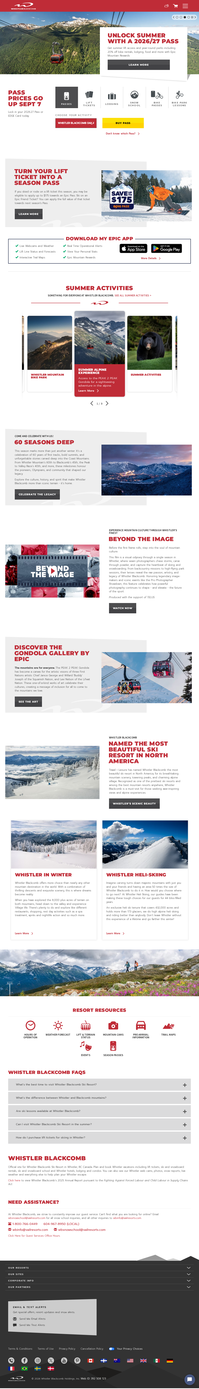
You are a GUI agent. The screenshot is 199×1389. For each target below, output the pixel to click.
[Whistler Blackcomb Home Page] (93, 1361)
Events (85, 1054)
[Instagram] (41, 1360)
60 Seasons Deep (44, 442)
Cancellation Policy (92, 1349)
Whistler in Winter (43, 875)
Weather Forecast (58, 1034)
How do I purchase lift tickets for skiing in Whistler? (50, 1138)
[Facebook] (27, 1360)
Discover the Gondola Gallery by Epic (51, 653)
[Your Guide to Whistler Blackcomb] (99, 972)
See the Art (30, 702)
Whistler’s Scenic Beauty (136, 803)
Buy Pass (123, 123)
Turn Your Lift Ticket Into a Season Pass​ (41, 177)
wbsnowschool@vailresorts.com (26, 1218)
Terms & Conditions (20, 1349)
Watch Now (124, 608)
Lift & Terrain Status (85, 1036)
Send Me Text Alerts (31, 1325)
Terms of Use (46, 1349)
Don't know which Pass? (120, 133)
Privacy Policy (67, 1349)
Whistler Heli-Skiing (136, 875)
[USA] (133, 1361)
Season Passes (113, 1054)
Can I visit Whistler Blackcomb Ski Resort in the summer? (54, 1124)
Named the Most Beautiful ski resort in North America (138, 752)
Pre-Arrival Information (140, 1036)
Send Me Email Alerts (31, 1318)
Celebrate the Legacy (37, 494)
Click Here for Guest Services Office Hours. (34, 1236)
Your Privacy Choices (129, 1349)
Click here (14, 1180)
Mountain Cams (113, 1034)
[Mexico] (160, 1361)
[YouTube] (67, 1360)
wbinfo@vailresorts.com (127, 1218)
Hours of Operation (31, 1036)
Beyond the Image (141, 539)
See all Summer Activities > (133, 295)
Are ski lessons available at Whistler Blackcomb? (48, 1111)
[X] (54, 1360)
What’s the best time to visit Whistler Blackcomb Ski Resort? (56, 1085)
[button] (166, 6)
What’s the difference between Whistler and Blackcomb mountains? (61, 1098)
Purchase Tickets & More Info (138, 64)
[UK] (146, 1361)
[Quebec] (107, 1361)
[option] (99, 354)
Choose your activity (73, 115)
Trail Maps (168, 1034)
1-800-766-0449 (25, 1224)
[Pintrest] (80, 1360)
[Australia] (120, 1361)
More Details (148, 258)
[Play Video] (52, 571)
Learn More (31, 214)
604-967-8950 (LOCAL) (61, 1224)
